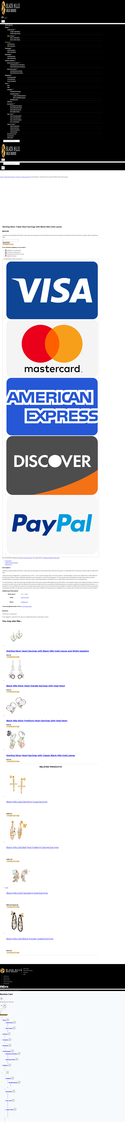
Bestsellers (9, 1091)
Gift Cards (10, 137)
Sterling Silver (25, 597)
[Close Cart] (1, 998)
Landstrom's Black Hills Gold (51, 558)
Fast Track (9, 1100)
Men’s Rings (9, 1028)
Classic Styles (9, 1109)
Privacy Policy (6, 979)
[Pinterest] (7, 987)
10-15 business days (26, 606)
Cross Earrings (11, 79)
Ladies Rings (9, 1022)
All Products (9, 25)
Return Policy (6, 978)
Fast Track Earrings (15, 118)
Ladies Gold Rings (15, 31)
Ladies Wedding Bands (19, 95)
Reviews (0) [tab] (8, 564)
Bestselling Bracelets (16, 107)
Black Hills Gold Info (28, 970)
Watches (9, 101)
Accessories (10, 135)
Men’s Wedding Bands (19, 97)
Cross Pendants (11, 81)
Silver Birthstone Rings (16, 73)
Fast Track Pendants (16, 119)
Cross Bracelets (11, 77)
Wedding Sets (14, 99)
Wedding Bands (13, 1082)
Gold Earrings (11, 44)
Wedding (8, 1078)
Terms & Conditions (7, 981)
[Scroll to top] (1, 1006)
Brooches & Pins (11, 133)
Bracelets (5, 1045)
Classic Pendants (15, 130)
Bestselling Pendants (16, 106)
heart (36, 558)
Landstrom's (24, 602)
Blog (24, 974)
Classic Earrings (14, 128)
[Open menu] (3, 168)
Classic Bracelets (15, 126)
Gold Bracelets (11, 56)
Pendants (5, 1040)
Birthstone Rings (10, 1059)
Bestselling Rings (15, 111)
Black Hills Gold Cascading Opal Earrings (27, 893)
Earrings (21, 558)
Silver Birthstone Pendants (17, 66)
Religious (5, 1065)
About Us (25, 972)
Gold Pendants (11, 50)
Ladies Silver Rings (15, 33)
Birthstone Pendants (11, 1053)
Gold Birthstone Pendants (17, 64)
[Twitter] (6, 987)
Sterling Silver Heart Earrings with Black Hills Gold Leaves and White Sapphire (47, 651)
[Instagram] (3, 987)
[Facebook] (1, 987)
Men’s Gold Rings (15, 37)
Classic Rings (13, 132)
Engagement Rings (15, 91)
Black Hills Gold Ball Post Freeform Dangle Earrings (32, 847)
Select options (11, 657)
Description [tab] (8, 561)
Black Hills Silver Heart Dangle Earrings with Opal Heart (35, 686)
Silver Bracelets (11, 58)
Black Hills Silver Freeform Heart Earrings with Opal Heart (36, 720)
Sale (8, 87)
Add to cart (6, 242)
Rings (4, 1020)
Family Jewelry (7, 1051)
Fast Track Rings (14, 121)
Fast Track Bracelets (15, 116)
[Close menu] (0, 1012)
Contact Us (6, 976)
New (8, 85)
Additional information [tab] (11, 562)
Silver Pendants (11, 52)
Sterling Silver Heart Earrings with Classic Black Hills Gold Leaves (40, 755)
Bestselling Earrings (15, 109)
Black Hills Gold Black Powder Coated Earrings (29, 938)
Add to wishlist (8, 244)
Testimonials (6, 983)
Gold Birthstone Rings (16, 71)
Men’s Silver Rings (15, 39)
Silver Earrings (11, 46)
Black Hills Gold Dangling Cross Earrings (26, 802)
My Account (3, 1014)
